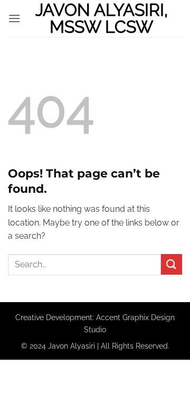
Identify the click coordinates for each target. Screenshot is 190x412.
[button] (14, 18)
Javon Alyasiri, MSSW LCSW (101, 18)
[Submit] (171, 264)
